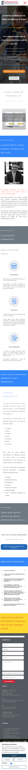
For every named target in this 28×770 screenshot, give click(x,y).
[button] (25, 2)
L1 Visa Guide (6, 734)
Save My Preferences (14, 767)
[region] (14, 756)
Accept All (14, 755)
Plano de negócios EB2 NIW (9, 736)
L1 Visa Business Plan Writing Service (11, 733)
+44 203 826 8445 (8, 693)
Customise (7, 759)
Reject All (20, 759)
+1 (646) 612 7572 (13, 691)
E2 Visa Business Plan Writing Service (11, 728)
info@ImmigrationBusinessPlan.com (13, 695)
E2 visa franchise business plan (10, 730)
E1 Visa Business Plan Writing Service (11, 737)
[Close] (26, 743)
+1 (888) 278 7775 (12, 690)
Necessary (4, 763)
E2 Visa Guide (6, 731)
